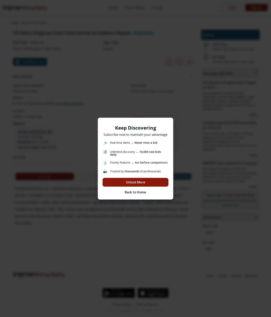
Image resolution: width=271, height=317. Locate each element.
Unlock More (135, 182)
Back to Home (135, 192)
